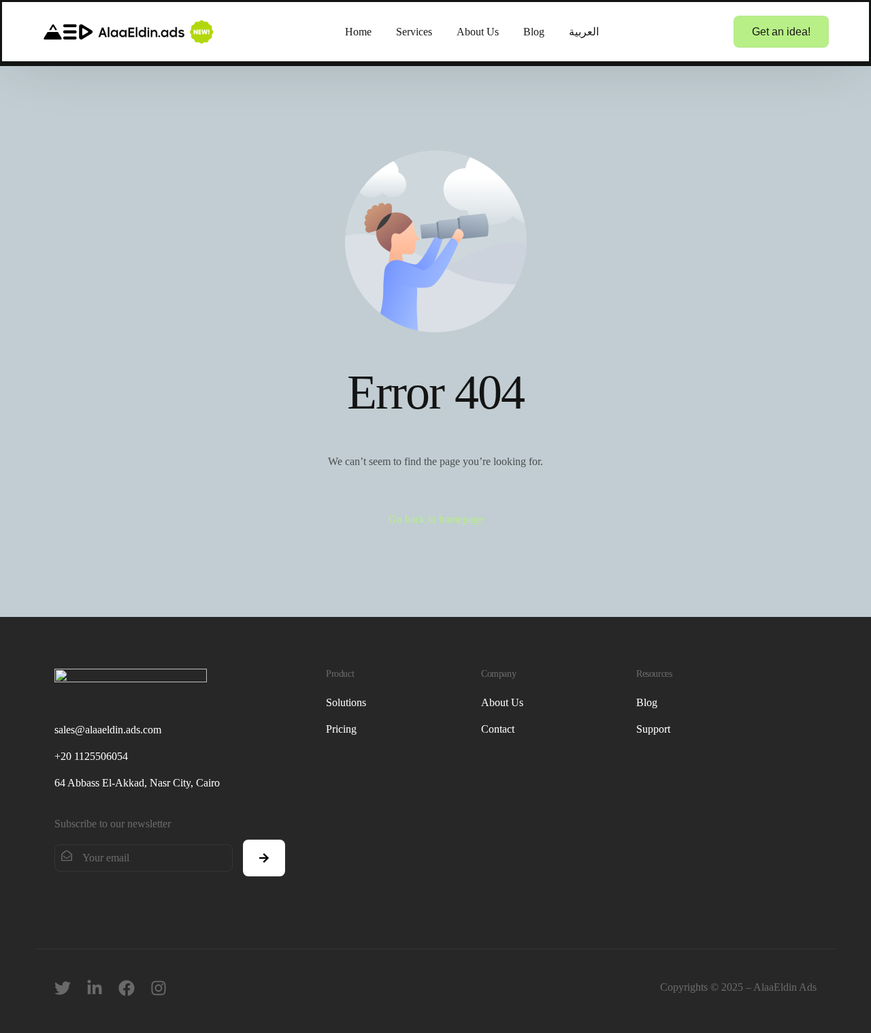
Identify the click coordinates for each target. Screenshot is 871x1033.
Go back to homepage (436, 519)
